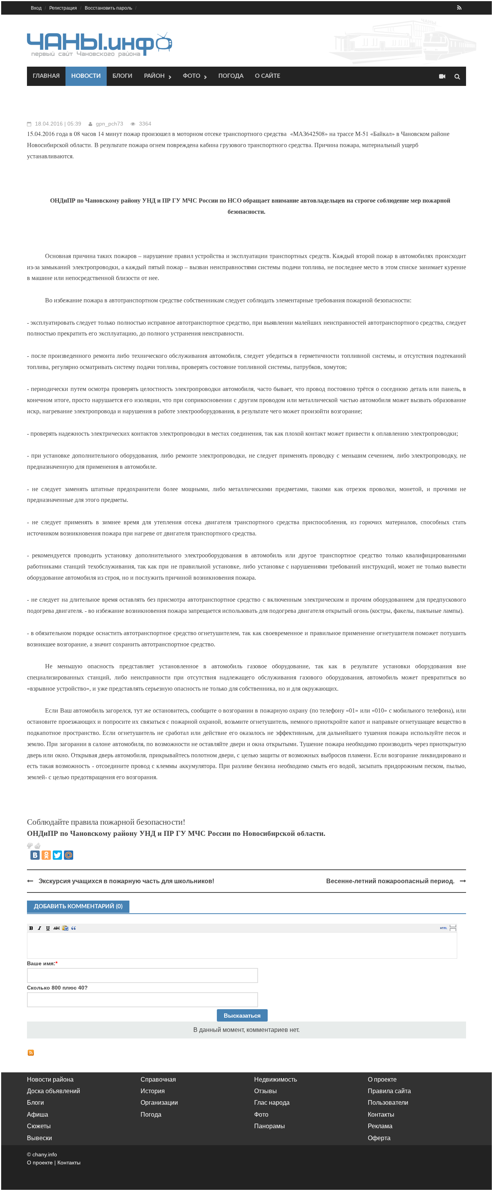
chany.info (44, 1154)
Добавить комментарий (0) (78, 906)
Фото (191, 76)
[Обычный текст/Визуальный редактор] (443, 928)
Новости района (50, 1079)
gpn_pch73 (109, 124)
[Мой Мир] (68, 855)
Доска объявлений (53, 1091)
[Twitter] (57, 855)
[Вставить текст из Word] (65, 928)
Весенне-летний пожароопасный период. (390, 881)
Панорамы (269, 1126)
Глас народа (272, 1102)
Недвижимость (275, 1079)
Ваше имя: (42, 963)
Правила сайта (389, 1091)
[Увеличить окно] (453, 926)
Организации (159, 1102)
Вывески (39, 1138)
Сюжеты (39, 1126)
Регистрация (63, 8)
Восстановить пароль (108, 8)
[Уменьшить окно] (453, 929)
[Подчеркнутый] (48, 928)
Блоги (122, 76)
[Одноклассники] (46, 855)
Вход (36, 8)
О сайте (267, 76)
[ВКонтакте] (35, 855)
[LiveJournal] (79, 855)
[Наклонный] (39, 928)
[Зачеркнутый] (56, 928)
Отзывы (265, 1091)
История (153, 1091)
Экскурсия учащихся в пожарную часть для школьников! (126, 881)
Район (154, 76)
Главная (46, 76)
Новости (86, 76)
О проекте (382, 1079)
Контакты (381, 1114)
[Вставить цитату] (73, 928)
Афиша (37, 1114)
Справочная (158, 1079)
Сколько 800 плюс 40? (57, 988)
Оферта (379, 1138)
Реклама (380, 1126)
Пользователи (388, 1102)
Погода (230, 76)
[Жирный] (31, 928)
